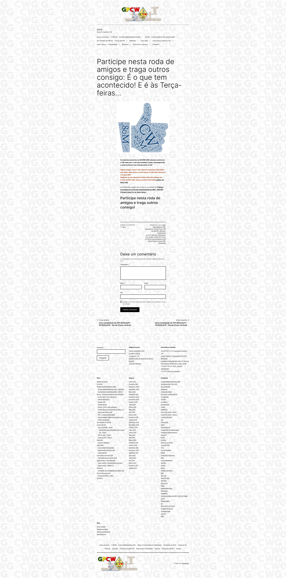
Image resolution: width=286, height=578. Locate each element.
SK (162, 503)
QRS (164, 241)
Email (146, 283)
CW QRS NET (157, 237)
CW (147, 237)
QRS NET (156, 231)
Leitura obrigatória (166, 460)
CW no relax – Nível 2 (104, 435)
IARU (162, 458)
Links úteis (144, 41)
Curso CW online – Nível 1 (169, 412)
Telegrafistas (162, 243)
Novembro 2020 (134, 389)
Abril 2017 (132, 460)
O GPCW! (114, 37)
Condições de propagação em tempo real (111, 470)
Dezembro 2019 (134, 397)
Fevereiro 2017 (133, 465)
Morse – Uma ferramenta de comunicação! (160, 37)
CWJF (163, 425)
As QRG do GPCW (134, 353)
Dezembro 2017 (134, 448)
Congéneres (165, 397)
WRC (162, 516)
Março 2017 (132, 463)
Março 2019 (132, 415)
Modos (163, 465)
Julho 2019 (132, 404)
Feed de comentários (103, 532)
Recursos (125, 44)
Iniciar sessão (101, 526)
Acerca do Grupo (103, 37)
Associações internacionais (106, 450)
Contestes (164, 402)
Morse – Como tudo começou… (108, 407)
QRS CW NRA (165, 478)
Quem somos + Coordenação (107, 44)
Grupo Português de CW (158, 239)
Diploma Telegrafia (104, 442)
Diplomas (132, 41)
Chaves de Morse (166, 392)
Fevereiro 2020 (133, 394)
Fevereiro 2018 (133, 442)
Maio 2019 (132, 409)
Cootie (163, 407)
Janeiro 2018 (133, 445)
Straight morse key (167, 508)
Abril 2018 (132, 437)
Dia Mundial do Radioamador (170, 430)
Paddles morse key (167, 470)
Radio (162, 486)
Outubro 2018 (133, 427)
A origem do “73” (134, 356)
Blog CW (154, 235)
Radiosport (164, 491)
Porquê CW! (101, 402)
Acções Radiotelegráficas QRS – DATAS (110, 392)
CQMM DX (164, 409)
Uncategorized (161, 233)
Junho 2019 (132, 407)
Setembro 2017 (133, 453)
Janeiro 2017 (133, 468)
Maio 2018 (132, 435)
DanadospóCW (149, 229)
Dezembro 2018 (134, 422)
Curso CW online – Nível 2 (169, 415)
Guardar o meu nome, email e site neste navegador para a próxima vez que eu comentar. (144, 303)
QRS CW (163, 475)
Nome (122, 283)
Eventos (156, 229)
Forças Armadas (166, 450)
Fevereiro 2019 (133, 417)
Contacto (156, 44)
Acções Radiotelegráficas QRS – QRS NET (111, 389)
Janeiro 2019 (133, 420)
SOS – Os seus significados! (106, 415)
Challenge (164, 389)
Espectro (164, 435)
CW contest (164, 422)
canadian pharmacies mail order (171, 361)
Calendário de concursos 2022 (107, 458)
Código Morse (161, 235)
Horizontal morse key (167, 455)
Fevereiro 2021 (133, 384)
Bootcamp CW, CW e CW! (169, 384)
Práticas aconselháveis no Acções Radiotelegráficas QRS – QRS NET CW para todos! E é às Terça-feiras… (141, 189)
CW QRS (150, 237)
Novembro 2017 (134, 450)
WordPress (185, 563)
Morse (161, 229)
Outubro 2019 (133, 402)
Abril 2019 (132, 412)
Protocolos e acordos (140, 44)
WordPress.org (101, 534)
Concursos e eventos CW (162, 41)
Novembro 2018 (134, 425)
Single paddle (165, 501)
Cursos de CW (120, 41)
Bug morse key (165, 386)
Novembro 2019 (134, 399)
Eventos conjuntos (167, 442)
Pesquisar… (100, 347)
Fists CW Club (165, 445)
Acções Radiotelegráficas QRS (130, 37)
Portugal (160, 241)
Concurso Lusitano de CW (169, 394)
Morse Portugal (152, 241)
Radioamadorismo (166, 488)
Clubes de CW (102, 453)
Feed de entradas (102, 529)
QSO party (162, 231)
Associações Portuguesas (106, 448)
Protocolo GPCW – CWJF (106, 475)
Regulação (164, 493)
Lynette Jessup (165, 356)
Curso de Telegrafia (135, 363)
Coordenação (165, 404)
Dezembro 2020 (134, 386)
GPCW (99, 29)
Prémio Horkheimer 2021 (136, 351)
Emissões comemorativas (169, 432)
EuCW (163, 437)
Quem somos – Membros (105, 465)
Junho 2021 (132, 381)
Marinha (163, 463)
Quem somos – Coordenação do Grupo (110, 463)
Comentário (124, 264)
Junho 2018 (132, 432)
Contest (163, 399)
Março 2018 (132, 440)
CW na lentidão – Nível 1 (105, 427)
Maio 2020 (132, 392)
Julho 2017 (132, 455)
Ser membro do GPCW (105, 41)
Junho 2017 (132, 458)
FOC (162, 448)
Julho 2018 (132, 430)
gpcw (124, 227)
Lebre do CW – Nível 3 (105, 437)
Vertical (163, 514)
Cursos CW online (166, 417)
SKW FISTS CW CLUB (168, 506)
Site (121, 292)
